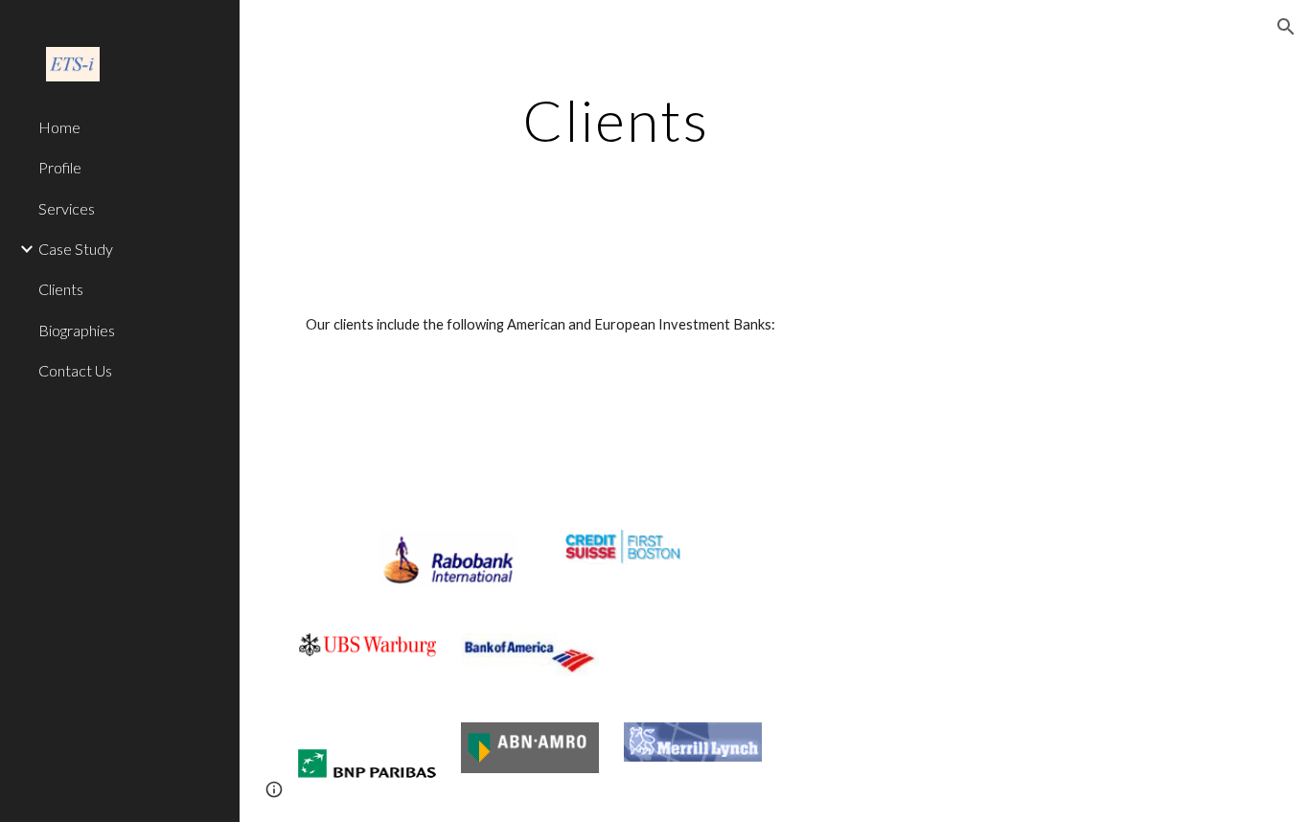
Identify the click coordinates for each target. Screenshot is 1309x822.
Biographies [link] (76, 330)
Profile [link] (59, 167)
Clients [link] (60, 289)
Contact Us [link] (75, 370)
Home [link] (59, 127)
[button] (1286, 27)
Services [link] (66, 208)
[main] (615, 119)
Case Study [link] (75, 249)
